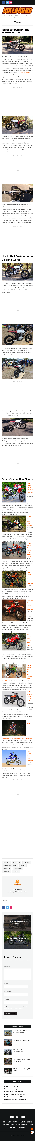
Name (6, 983)
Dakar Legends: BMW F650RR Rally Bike (30, 756)
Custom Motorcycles (8, 1125)
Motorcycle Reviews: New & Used (15, 1099)
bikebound (18, 889)
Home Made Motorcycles (10, 865)
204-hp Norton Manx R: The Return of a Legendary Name (22, 1051)
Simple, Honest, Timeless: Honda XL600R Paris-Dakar (30, 549)
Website (6, 999)
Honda (23, 865)
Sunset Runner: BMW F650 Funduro (29, 521)
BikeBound (17, 1116)
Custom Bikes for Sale (11, 1086)
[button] (17, 22)
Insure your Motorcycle (11, 1089)
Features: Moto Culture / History (14, 1094)
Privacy (15, 1122)
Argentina (6, 862)
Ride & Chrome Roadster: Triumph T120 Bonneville (21, 1060)
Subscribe (22, 1127)
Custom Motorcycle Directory (13, 1091)
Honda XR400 (18, 868)
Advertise (29, 1122)
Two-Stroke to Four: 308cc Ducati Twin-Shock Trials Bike (21, 1032)
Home (4, 1122)
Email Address (8, 991)
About (9, 1122)
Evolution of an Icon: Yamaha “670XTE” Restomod (30, 696)
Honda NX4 (7, 868)
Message (7, 966)
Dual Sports (16, 862)
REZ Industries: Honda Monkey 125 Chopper (21, 1070)
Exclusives (26, 862)
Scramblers (6, 871)
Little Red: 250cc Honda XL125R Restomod (30, 605)
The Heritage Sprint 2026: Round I (21, 1040)
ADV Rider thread (26, 72)
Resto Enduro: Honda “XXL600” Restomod (30, 487)
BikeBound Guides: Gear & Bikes (14, 1097)
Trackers (16, 871)
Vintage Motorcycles (21, 1125)
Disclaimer (22, 1122)
